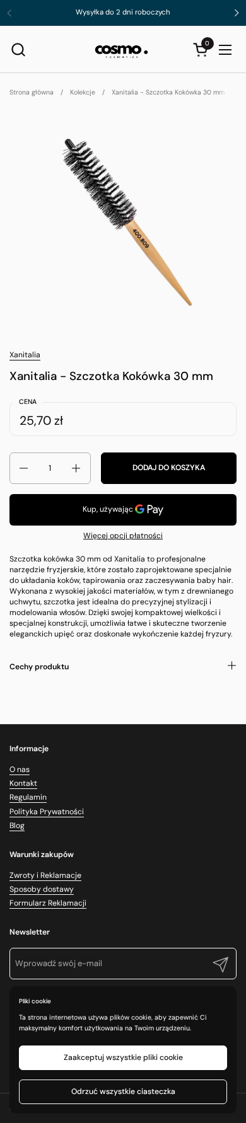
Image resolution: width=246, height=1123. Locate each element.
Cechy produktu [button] (39, 667)
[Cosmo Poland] (121, 49)
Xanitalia (24, 355)
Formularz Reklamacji (47, 903)
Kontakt (23, 783)
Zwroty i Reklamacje (45, 875)
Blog (17, 826)
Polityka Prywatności (46, 812)
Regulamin (28, 797)
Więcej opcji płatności (123, 536)
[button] (18, 49)
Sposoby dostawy (41, 889)
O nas (19, 769)
